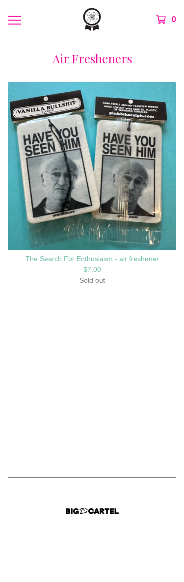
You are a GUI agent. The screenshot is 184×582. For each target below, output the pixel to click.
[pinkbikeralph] (92, 19)
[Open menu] (14, 19)
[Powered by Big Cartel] (92, 511)
